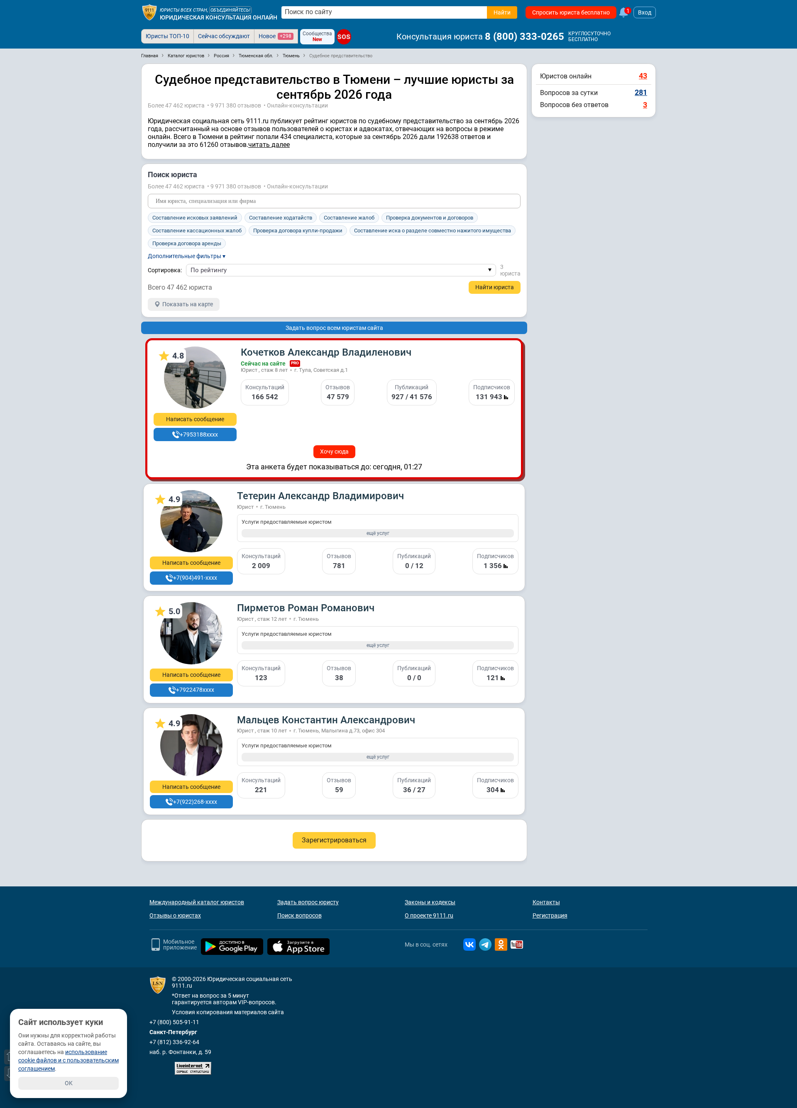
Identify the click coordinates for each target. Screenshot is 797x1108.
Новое (275, 36)
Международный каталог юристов (196, 902)
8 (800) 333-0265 (524, 36)
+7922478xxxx (195, 689)
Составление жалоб (349, 218)
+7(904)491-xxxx (195, 577)
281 (641, 92)
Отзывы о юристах (175, 915)
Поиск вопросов (299, 915)
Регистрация (550, 915)
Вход (644, 12)
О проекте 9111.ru (429, 915)
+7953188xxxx (199, 434)
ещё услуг (378, 533)
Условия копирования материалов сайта (228, 1012)
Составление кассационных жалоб (197, 230)
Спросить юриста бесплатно (571, 12)
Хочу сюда (334, 451)
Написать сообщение (195, 419)
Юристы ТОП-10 (167, 36)
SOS (344, 36)
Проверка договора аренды (186, 243)
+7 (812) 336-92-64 (174, 1042)
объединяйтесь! (230, 10)
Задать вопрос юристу (308, 902)
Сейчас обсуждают (224, 36)
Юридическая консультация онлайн (218, 17)
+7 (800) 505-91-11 (174, 1022)
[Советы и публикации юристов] (149, 12)
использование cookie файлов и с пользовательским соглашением (68, 1060)
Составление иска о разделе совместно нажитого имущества (432, 230)
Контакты (546, 902)
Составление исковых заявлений (194, 218)
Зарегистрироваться (334, 840)
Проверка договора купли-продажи (297, 230)
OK (69, 1083)
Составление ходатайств (280, 218)
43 (643, 75)
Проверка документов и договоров (429, 218)
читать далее (269, 145)
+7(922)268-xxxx (195, 801)
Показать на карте (187, 304)
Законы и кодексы (430, 902)
